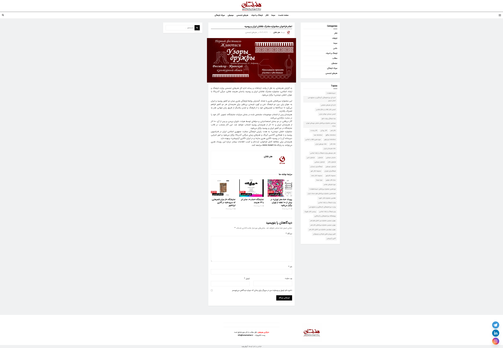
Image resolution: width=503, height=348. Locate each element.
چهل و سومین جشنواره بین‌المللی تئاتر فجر (323, 225)
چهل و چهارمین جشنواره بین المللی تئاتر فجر (322, 229)
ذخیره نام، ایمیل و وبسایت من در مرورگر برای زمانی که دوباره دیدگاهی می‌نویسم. (262, 290)
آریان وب (245, 346)
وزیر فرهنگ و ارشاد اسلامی (327, 212)
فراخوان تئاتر (332, 162)
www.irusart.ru (269, 145)
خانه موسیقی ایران (321, 144)
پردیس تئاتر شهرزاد (310, 212)
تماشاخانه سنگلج (331, 135)
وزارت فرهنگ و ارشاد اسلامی (327, 202)
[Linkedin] (495, 333)
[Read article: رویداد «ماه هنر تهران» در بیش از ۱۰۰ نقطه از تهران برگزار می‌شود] (280, 188)
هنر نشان (277, 32)
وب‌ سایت (288, 278)
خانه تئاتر (333, 144)
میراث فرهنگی (220, 15)
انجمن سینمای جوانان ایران (327, 114)
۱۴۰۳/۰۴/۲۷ (263, 32)
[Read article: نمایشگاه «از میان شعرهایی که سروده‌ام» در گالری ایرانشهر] (223, 188)
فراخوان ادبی (311, 157)
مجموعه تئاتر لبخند (316, 176)
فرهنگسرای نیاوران (330, 171)
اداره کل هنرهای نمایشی (328, 105)
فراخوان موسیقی (331, 166)
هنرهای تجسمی (242, 15)
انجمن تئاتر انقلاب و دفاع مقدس (326, 109)
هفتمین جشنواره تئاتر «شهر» (327, 198)
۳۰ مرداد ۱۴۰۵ (286, 209)
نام (290, 266)
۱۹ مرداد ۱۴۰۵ (230, 209)
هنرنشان (260, 332)
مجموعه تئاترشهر (331, 176)
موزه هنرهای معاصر (330, 184)
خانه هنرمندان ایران (330, 148)
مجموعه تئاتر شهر (316, 171)
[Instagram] (495, 341)
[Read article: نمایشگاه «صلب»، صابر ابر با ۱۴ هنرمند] (251, 188)
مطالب (334, 58)
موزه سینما (319, 180)
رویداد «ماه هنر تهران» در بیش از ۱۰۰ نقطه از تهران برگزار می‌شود (281, 202)
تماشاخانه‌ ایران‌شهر (330, 139)
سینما (273, 15)
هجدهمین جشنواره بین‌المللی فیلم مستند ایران (322, 193)
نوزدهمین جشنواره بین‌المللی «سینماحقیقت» (322, 189)
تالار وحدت (314, 130)
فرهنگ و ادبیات (257, 15)
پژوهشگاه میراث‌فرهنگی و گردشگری (325, 216)
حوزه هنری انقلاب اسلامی (313, 139)
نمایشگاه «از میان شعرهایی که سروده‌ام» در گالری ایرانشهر (223, 202)
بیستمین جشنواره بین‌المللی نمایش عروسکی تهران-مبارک (321, 124)
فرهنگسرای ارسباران (316, 166)
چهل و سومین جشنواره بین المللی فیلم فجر (323, 221)
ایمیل (247, 278)
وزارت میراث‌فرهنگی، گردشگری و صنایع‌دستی (322, 207)
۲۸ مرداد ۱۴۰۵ (258, 206)
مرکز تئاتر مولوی (331, 180)
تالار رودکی (324, 130)
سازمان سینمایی (331, 157)
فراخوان (320, 157)
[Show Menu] (500, 15)
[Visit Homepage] (252, 6)
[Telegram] (495, 325)
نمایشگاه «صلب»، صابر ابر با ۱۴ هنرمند (252, 201)
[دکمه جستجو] (3, 15)
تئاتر (267, 15)
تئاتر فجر (333, 130)
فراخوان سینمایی (319, 162)
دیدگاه (289, 233)
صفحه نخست (283, 15)
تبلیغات (334, 38)
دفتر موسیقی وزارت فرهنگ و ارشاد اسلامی (323, 153)
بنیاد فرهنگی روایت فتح (329, 118)
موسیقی (231, 15)
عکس (335, 48)
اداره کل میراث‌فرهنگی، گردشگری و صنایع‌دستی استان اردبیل (322, 99)
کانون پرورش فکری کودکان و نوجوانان (324, 234)
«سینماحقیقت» (331, 93)
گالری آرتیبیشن (331, 238)
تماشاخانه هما (318, 135)
